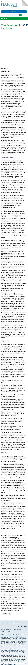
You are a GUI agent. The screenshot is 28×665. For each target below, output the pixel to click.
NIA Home (14, 11)
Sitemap (18, 623)
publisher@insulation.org (6, 645)
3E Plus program (14, 232)
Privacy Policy (4, 623)
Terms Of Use (12, 623)
